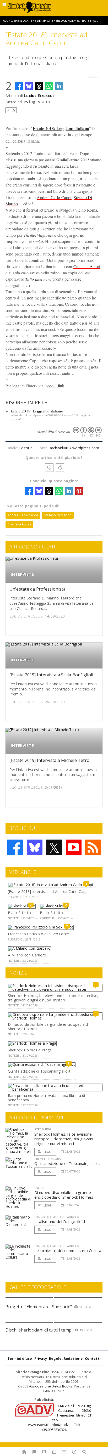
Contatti (93, 1358)
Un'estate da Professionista (37, 589)
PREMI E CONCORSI (48, 1158)
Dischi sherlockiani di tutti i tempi (39, 1330)
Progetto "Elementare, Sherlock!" (39, 1307)
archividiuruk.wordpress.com (74, 447)
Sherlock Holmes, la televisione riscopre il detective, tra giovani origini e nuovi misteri (53, 997)
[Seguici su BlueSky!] (35, 847)
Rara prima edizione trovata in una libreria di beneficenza (46, 1097)
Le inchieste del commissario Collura (67, 1250)
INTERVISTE (22, 574)
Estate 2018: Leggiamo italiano (37, 410)
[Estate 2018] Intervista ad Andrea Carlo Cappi (48, 891)
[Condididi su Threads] (39, 86)
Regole (55, 1358)
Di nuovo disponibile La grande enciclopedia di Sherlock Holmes (48, 1026)
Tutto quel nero (38, 279)
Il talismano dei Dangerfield (59, 1221)
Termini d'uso (19, 1358)
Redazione (73, 1358)
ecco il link (55, 385)
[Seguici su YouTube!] (74, 847)
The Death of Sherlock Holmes (55, 20)
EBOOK (39, 1187)
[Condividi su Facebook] (18, 86)
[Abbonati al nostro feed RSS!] (93, 847)
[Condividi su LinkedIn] (59, 86)
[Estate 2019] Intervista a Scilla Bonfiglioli (51, 675)
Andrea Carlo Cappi (54, 197)
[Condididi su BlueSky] (28, 86)
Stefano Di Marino (58, 515)
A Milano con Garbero (27, 955)
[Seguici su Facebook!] (15, 847)
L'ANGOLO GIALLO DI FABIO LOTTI (59, 1216)
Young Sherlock (16, 20)
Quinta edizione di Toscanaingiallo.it (39, 1071)
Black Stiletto (19, 912)
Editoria (26, 447)
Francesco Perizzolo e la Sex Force (38, 933)
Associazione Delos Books (50, 1386)
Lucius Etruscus (39, 95)
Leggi (48, 1152)
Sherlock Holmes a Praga (30, 1049)
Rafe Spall (90, 20)
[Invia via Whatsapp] (49, 86)
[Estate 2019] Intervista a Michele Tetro (49, 760)
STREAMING (43, 1129)
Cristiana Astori (86, 266)
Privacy (40, 1358)
